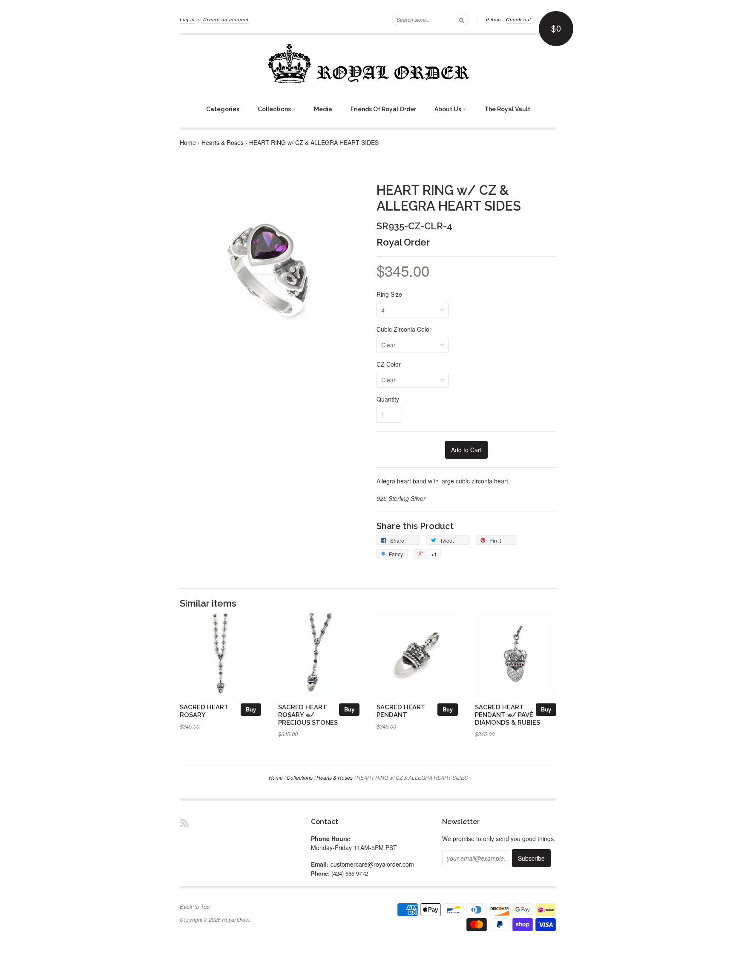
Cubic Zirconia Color (404, 329)
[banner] (368, 63)
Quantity (388, 399)
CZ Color (389, 364)
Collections (275, 109)
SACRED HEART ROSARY (204, 710)
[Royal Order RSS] (184, 822)
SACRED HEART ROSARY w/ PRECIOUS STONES (308, 714)
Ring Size (389, 294)
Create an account (226, 19)
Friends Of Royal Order (383, 109)
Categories (222, 109)
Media (323, 109)
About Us (448, 109)
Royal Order (403, 242)
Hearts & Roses (222, 142)
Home (188, 142)
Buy (251, 709)
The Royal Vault (507, 109)
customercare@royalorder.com (372, 864)
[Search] (461, 19)
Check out (518, 19)
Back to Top (195, 907)
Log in (187, 19)
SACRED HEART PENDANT (401, 710)
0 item (493, 19)
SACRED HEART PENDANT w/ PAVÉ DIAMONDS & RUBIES (507, 714)
